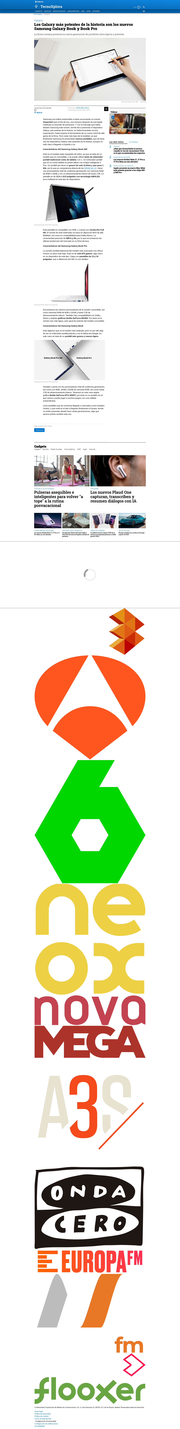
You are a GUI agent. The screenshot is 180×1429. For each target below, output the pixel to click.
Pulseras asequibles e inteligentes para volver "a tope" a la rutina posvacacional (58, 499)
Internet (96, 11)
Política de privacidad (43, 1414)
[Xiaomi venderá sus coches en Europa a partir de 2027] (132, 521)
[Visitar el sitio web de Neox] (90, 994)
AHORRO (117, 146)
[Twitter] (35, 110)
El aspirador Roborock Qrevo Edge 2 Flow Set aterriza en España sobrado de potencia (75, 534)
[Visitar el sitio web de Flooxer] (90, 1403)
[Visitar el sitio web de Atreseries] (90, 1165)
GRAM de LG (90, 168)
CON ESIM (94, 488)
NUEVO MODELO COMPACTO (123, 166)
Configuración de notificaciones (46, 1424)
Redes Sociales (59, 11)
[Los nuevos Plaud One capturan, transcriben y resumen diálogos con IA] (118, 471)
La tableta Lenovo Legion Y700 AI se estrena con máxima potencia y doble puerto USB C (103, 534)
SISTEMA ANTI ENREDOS (72, 530)
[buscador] (144, 7)
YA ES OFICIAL (124, 530)
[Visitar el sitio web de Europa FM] (90, 1273)
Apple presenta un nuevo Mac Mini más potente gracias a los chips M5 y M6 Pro (129, 170)
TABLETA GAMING (97, 530)
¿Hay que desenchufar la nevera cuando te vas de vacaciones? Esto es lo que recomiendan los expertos (129, 151)
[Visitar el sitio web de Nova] (90, 1024)
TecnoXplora (38, 14)
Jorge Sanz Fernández (42, 108)
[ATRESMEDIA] (90, 654)
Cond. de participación (43, 1419)
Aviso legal (39, 1411)
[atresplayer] (136, 7)
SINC (83, 11)
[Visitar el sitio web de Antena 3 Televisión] (90, 759)
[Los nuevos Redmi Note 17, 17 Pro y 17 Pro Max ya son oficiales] (47, 521)
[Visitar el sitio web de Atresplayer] (90, 1376)
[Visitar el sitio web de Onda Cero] (90, 1248)
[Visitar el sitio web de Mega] (90, 1057)
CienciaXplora (73, 11)
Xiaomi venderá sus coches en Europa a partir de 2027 (131, 533)
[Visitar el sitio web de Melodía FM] (90, 1352)
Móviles (47, 11)
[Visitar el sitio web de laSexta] (90, 883)
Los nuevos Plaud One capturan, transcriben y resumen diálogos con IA (113, 496)
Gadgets (38, 11)
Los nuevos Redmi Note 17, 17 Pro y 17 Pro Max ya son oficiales (129, 160)
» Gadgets (46, 14)
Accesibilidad (40, 1426)
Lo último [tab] (133, 142)
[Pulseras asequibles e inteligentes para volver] (62, 471)
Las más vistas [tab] (116, 142)
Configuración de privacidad (45, 1421)
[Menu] (144, 11)
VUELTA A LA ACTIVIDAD (44, 488)
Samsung (39, 430)
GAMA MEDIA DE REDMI (122, 157)
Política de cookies (42, 1416)
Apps (89, 11)
